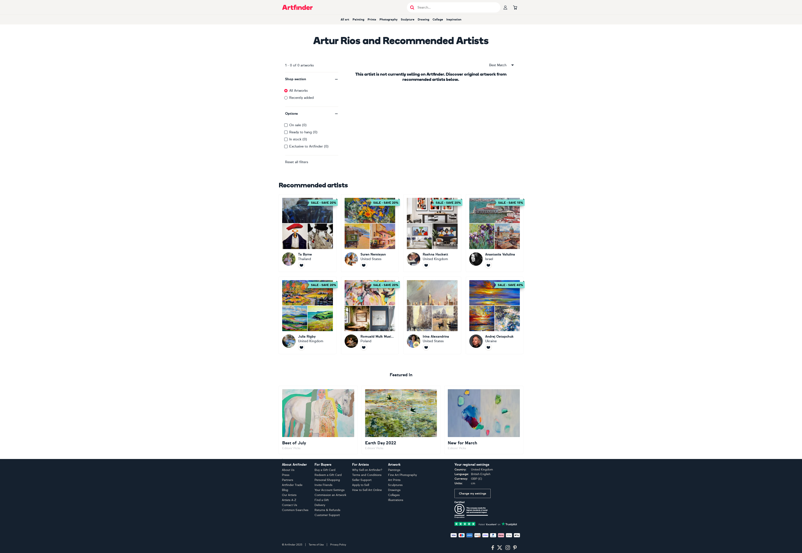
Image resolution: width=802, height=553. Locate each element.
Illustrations (395, 500)
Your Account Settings (330, 490)
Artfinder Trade (292, 485)
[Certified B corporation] (471, 509)
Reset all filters (296, 162)
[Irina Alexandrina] (432, 315)
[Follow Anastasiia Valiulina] (488, 265)
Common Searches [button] (295, 510)
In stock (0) (298, 139)
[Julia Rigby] (307, 315)
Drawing (423, 19)
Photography (388, 19)
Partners (287, 480)
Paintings (394, 470)
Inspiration (453, 19)
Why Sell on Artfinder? (367, 470)
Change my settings (472, 493)
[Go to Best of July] (318, 420)
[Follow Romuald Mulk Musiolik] (363, 347)
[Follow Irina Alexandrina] (426, 347)
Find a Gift (322, 500)
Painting (358, 19)
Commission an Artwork (330, 495)
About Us (288, 470)
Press (285, 475)
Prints (372, 19)
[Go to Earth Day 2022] (401, 420)
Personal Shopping (327, 480)
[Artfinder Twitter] (499, 547)
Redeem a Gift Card (328, 475)
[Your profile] (505, 7)
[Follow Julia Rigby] (301, 347)
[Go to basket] (515, 7)
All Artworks (298, 91)
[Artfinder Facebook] (492, 547)
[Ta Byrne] (307, 233)
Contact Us (289, 505)
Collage (438, 19)
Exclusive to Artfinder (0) (309, 146)
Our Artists (289, 495)
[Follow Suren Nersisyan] (363, 265)
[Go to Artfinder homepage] (297, 7)
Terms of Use (316, 544)
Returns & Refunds (327, 510)
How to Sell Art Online (367, 490)
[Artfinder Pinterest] (515, 547)
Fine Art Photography (402, 475)
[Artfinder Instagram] (507, 547)
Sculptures (395, 485)
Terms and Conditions (367, 475)
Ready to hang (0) (303, 132)
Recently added (301, 98)
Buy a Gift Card (325, 470)
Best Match (497, 65)
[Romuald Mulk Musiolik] (370, 315)
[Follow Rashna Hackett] (426, 265)
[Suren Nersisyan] (370, 233)
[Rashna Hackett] (432, 233)
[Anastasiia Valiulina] (494, 233)
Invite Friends (323, 485)
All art (345, 19)
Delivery (320, 505)
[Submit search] (412, 7)
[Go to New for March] (483, 420)
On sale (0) (298, 125)
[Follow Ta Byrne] (301, 265)
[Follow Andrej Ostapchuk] (488, 347)
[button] (311, 79)
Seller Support (362, 480)
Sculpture (407, 19)
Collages (394, 495)
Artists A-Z (289, 500)
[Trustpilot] (485, 524)
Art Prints (394, 480)
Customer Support (327, 515)
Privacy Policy (338, 544)
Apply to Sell (360, 485)
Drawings (394, 490)
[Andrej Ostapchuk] (494, 315)
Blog (285, 490)
